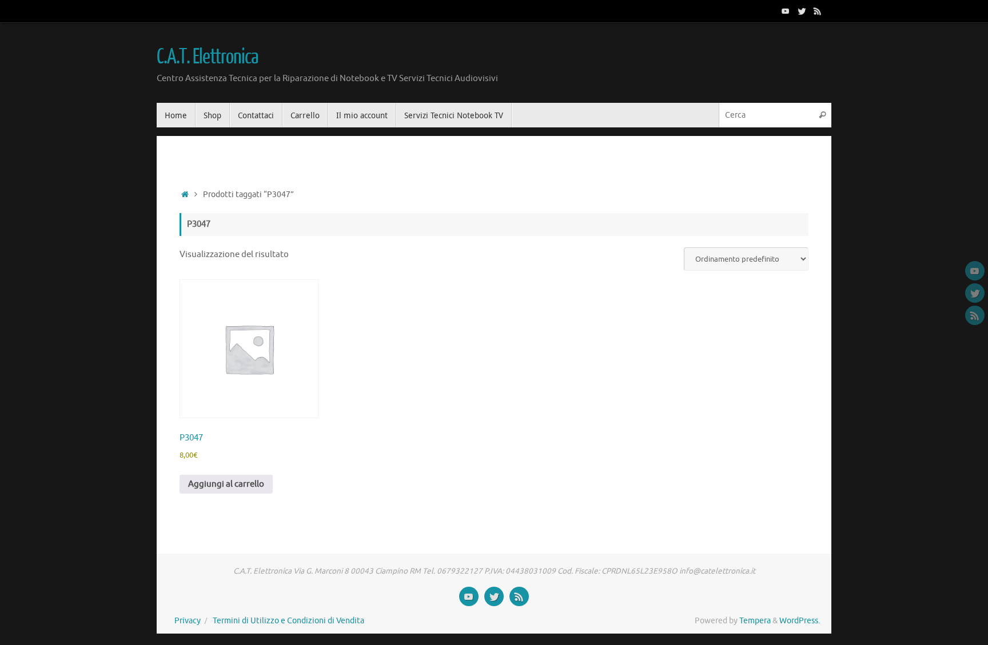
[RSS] (818, 11)
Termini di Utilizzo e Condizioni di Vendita (288, 621)
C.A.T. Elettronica (207, 57)
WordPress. (799, 621)
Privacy (187, 621)
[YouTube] (786, 11)
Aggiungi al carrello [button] (226, 484)
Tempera (755, 621)
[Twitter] (802, 11)
